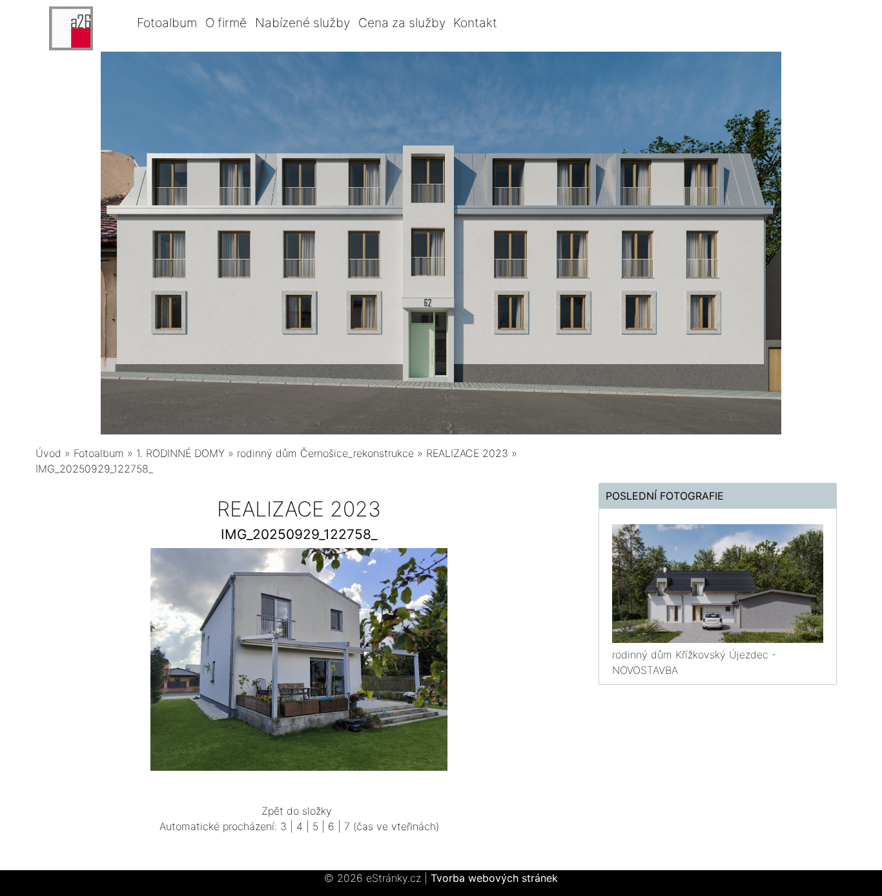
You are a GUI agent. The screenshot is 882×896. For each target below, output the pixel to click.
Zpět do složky (297, 810)
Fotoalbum (167, 22)
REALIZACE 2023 (467, 453)
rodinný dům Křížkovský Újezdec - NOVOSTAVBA (694, 662)
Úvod (48, 453)
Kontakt (475, 22)
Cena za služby (402, 22)
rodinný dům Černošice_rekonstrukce (325, 453)
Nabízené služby (302, 22)
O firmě (226, 22)
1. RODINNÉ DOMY (182, 453)
